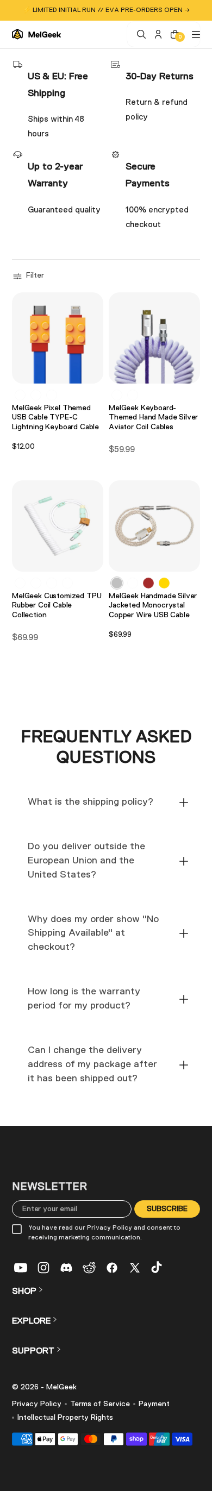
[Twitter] (135, 1267)
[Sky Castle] (36, 583)
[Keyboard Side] (117, 395)
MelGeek (61, 1387)
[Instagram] (43, 1267)
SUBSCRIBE (167, 1208)
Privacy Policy (36, 1404)
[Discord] (66, 1267)
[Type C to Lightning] (52, 395)
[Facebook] (112, 1267)
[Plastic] (20, 583)
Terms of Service (100, 1404)
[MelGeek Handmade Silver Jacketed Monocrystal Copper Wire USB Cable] (154, 526)
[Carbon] (52, 583)
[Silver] (117, 583)
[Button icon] (92, 370)
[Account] (156, 34)
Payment (154, 1404)
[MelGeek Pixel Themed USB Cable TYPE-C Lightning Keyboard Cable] (57, 338)
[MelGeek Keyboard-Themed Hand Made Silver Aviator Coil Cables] (154, 338)
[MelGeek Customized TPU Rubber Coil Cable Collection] (57, 526)
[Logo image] (36, 34)
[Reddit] (89, 1267)
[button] (29, 276)
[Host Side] (133, 395)
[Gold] (164, 583)
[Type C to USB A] (20, 395)
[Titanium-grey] (133, 583)
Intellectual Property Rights (65, 1417)
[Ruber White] (67, 583)
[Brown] (148, 583)
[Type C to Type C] (36, 395)
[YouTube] (20, 1267)
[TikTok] (157, 1267)
